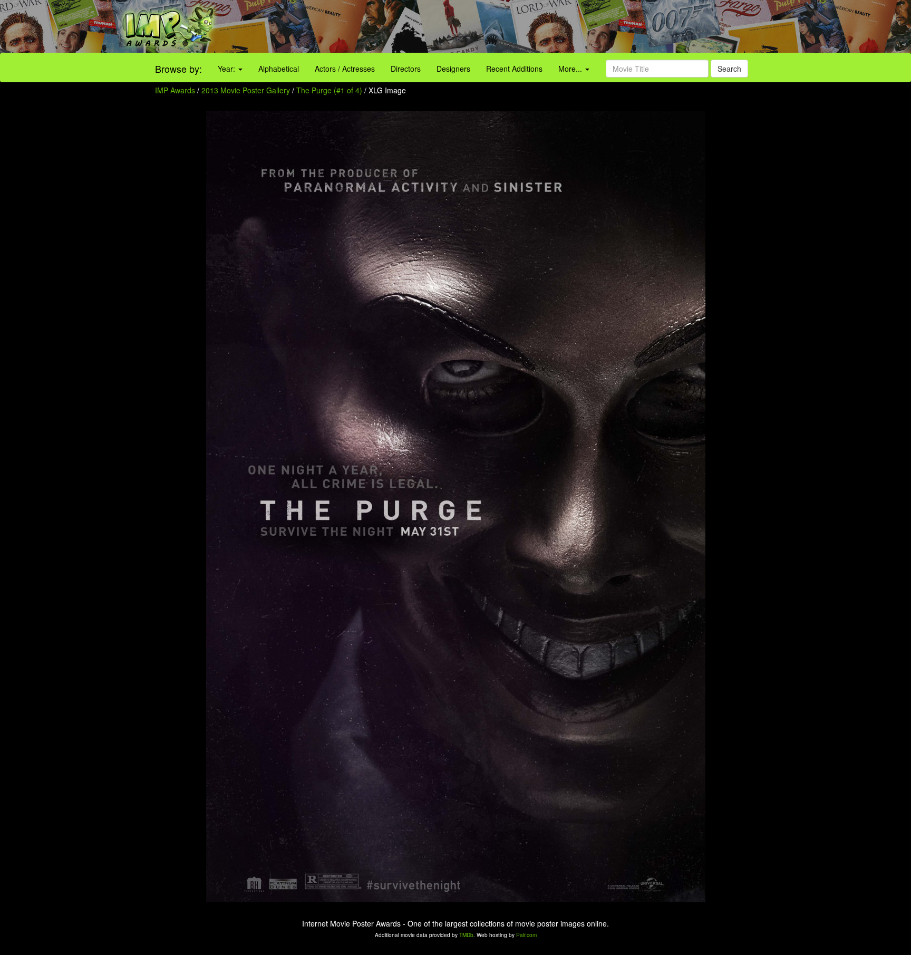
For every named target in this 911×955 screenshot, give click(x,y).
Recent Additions (514, 68)
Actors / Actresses (345, 68)
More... (571, 68)
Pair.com (526, 935)
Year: (227, 68)
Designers (453, 68)
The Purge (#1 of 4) (329, 90)
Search (729, 68)
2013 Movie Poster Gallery (245, 90)
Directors (406, 68)
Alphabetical (278, 68)
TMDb (466, 935)
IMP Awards (175, 90)
